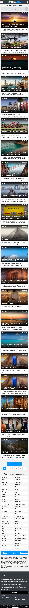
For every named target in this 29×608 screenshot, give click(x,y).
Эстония (4, 477)
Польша (17, 487)
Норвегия (4, 506)
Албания (4, 511)
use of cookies (15, 607)
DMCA (2, 599)
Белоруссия (5, 504)
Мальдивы (4, 492)
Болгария (18, 548)
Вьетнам (18, 511)
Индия (17, 499)
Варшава (18, 541)
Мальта (17, 533)
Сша (16, 489)
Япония (3, 497)
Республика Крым (20, 538)
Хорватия (18, 543)
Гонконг (17, 514)
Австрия (17, 506)
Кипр (16, 509)
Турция (17, 479)
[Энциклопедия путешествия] (14, 1)
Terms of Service (5, 597)
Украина (18, 497)
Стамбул (4, 548)
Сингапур (4, 528)
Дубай (17, 492)
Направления (24, 553)
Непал (17, 523)
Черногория (19, 516)
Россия (17, 477)
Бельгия (4, 545)
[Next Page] (24, 468)
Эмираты (4, 489)
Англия (17, 494)
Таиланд (4, 482)
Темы (5, 553)
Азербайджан (19, 519)
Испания (4, 487)
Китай (3, 479)
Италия (3, 484)
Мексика (4, 533)
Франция (18, 482)
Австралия (4, 536)
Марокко (4, 531)
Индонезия (18, 526)
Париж (17, 531)
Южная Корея (5, 521)
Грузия (17, 521)
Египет (3, 501)
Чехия (3, 543)
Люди (14, 553)
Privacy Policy (18, 597)
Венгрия (3, 519)
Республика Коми (20, 536)
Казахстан (4, 514)
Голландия (4, 516)
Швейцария (5, 523)
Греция (3, 499)
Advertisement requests (20, 599)
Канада (3, 538)
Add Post (3, 601)
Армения (4, 526)
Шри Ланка (18, 528)
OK (26, 606)
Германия (18, 484)
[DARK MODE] (27, 2)
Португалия (18, 501)
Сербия (17, 545)
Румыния (4, 541)
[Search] (26, 9)
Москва (3, 509)
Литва (3, 494)
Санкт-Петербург (20, 504)
